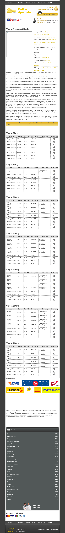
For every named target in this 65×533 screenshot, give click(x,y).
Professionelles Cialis (13, 446)
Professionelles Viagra (13, 489)
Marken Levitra (11, 479)
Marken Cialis (11, 486)
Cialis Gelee (10, 456)
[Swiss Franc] (11, 20)
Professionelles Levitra (13, 474)
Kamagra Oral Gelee (12, 464)
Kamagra (9, 476)
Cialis (8, 481)
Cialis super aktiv (11, 436)
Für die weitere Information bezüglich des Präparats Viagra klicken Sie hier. (31, 123)
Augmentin (10, 494)
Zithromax (10, 451)
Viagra (9, 484)
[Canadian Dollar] (18, 20)
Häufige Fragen (30, 2)
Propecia (9, 433)
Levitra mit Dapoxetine (13, 441)
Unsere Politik (41, 2)
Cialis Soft (10, 466)
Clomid (9, 499)
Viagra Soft (10, 469)
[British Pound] (14, 20)
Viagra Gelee (10, 444)
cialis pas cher (45, 410)
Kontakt (50, 2)
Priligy (8, 438)
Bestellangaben (19, 2)
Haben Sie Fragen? (49, 14)
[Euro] (8, 20)
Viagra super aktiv (12, 461)
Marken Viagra (11, 454)
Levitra (9, 449)
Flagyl (8, 492)
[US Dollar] (21, 20)
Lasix (8, 471)
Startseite (9, 2)
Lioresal (9, 497)
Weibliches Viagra (12, 459)
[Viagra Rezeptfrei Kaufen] (19, 11)
